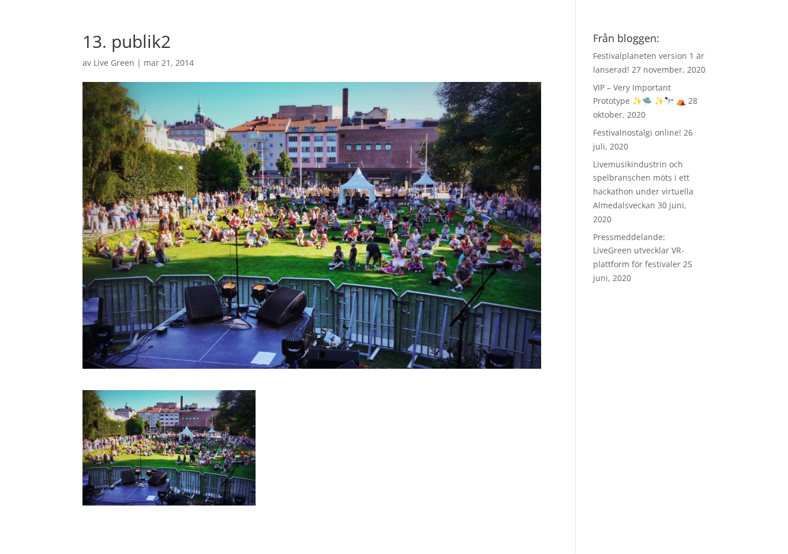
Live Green (113, 62)
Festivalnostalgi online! (637, 132)
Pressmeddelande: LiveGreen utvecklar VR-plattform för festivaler (638, 250)
